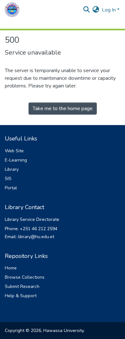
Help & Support (21, 296)
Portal (11, 188)
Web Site (14, 151)
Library (12, 169)
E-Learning (16, 160)
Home (11, 268)
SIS (8, 179)
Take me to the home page (63, 108)
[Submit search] (87, 10)
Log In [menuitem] (109, 9)
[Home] (12, 10)
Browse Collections (25, 277)
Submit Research (22, 286)
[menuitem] (96, 10)
